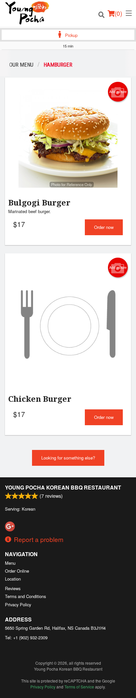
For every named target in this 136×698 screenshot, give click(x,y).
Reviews (12, 588)
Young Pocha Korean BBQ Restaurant (63, 487)
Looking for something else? (68, 458)
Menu (10, 563)
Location (13, 579)
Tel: (26, 637)
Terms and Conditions (25, 596)
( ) (118, 13)
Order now (104, 227)
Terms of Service (79, 686)
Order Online (17, 571)
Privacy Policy (18, 604)
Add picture (118, 91)
